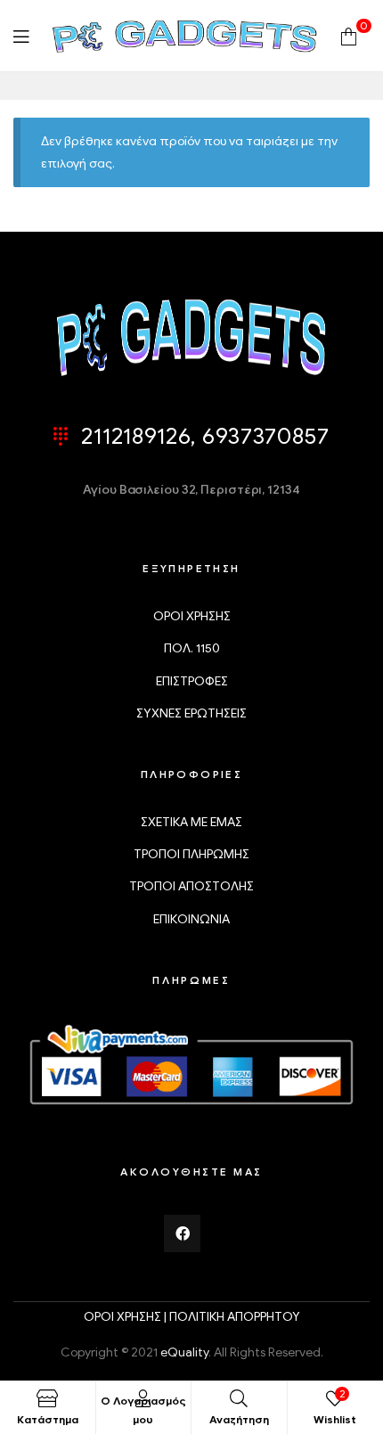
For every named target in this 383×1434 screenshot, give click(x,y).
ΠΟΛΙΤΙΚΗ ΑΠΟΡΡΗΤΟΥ (234, 1316)
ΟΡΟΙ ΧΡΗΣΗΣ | (126, 1316)
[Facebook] (182, 1233)
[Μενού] (21, 36)
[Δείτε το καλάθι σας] (348, 35)
